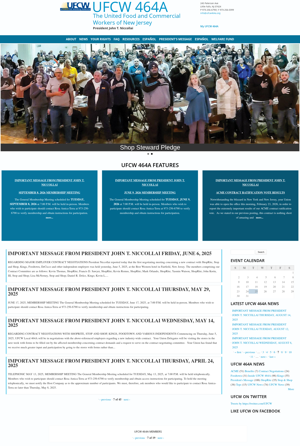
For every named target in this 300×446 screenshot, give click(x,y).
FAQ (117, 39)
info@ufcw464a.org (210, 13)
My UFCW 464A (209, 26)
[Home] (75, 17)
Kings (280, 375)
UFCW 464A (130, 6)
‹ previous (105, 399)
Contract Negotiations (271, 371)
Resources (131, 39)
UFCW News (255, 384)
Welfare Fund (222, 39)
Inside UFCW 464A (259, 375)
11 (251, 356)
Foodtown (236, 375)
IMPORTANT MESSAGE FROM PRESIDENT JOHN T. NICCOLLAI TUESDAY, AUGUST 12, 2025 (260, 328)
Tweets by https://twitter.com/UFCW (251, 403)
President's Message (175, 39)
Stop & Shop (285, 380)
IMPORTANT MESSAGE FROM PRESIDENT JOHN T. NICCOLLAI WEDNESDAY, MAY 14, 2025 (111, 323)
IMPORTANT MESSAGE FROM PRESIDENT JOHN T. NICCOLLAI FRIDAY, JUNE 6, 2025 (110, 253)
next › (127, 399)
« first (238, 352)
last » (273, 356)
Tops (238, 384)
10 (290, 352)
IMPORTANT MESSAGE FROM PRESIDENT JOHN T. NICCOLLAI (49, 182)
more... (49, 217)
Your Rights (101, 39)
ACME (235, 371)
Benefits (249, 371)
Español (149, 39)
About (71, 39)
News (83, 39)
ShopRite (266, 380)
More (291, 389)
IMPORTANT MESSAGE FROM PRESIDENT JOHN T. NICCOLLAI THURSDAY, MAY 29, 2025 (109, 291)
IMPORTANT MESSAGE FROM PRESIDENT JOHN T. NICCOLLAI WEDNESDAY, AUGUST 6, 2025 (262, 342)
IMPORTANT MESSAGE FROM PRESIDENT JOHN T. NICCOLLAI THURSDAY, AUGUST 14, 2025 (261, 315)
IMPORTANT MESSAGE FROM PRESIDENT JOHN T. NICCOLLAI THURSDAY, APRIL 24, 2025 (111, 363)
